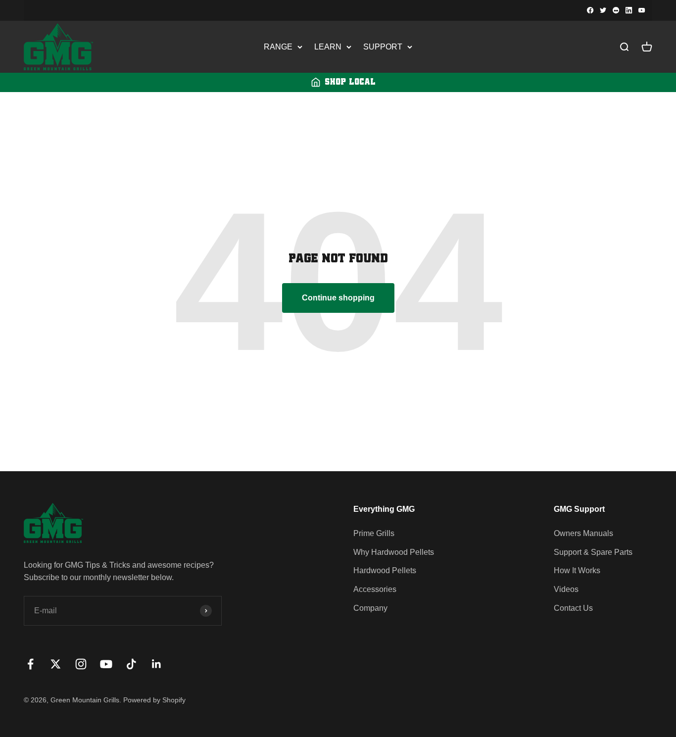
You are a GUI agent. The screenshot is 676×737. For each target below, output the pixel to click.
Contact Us (573, 608)
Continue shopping (338, 298)
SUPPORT (382, 47)
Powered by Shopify (154, 700)
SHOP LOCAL (350, 82)
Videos (566, 589)
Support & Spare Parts (593, 552)
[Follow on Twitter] (55, 664)
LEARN (327, 47)
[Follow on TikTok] (131, 664)
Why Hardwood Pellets (393, 552)
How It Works (577, 570)
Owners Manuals (583, 533)
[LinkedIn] (629, 10)
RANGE (278, 47)
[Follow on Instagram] (81, 664)
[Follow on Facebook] (30, 664)
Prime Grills (373, 533)
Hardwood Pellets (384, 570)
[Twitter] (603, 10)
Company (370, 608)
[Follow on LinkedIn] (156, 664)
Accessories (374, 589)
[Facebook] (590, 10)
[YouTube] (641, 10)
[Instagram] (616, 10)
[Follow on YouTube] (106, 664)
